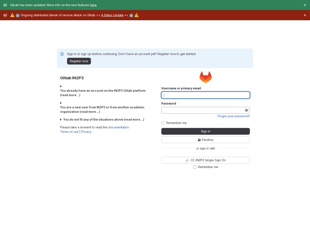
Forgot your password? (234, 116)
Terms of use (69, 131)
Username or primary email (181, 88)
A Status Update (112, 15)
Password (168, 103)
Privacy (86, 131)
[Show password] (246, 110)
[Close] (304, 5)
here (93, 5)
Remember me (176, 123)
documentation (118, 127)
